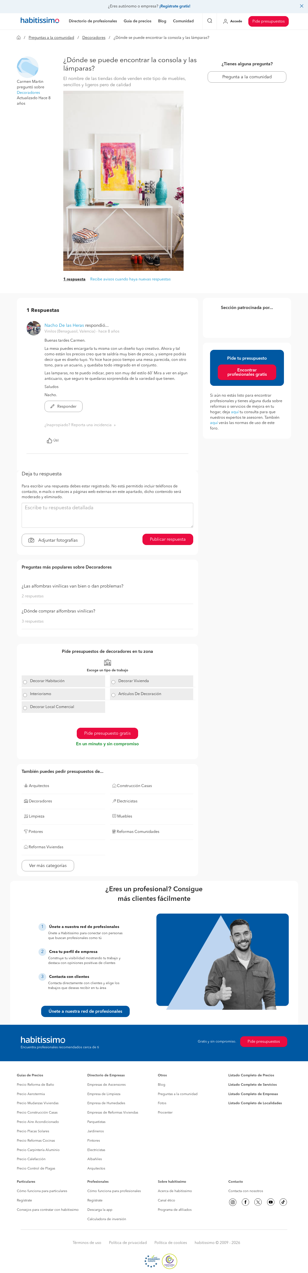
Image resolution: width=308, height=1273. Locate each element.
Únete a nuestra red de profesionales (85, 1011)
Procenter (165, 1112)
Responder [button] (66, 407)
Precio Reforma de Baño (35, 1084)
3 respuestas (33, 622)
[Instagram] (232, 1202)
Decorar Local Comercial (52, 707)
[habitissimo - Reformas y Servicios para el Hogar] (40, 21)
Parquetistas (96, 1122)
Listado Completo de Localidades (255, 1103)
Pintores (93, 1140)
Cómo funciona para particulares (42, 1191)
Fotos (162, 1103)
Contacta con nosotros (245, 1191)
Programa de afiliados (175, 1210)
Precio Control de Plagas (36, 1168)
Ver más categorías (48, 866)
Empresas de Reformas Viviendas (112, 1112)
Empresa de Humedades (106, 1103)
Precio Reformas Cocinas (36, 1140)
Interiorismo (40, 694)
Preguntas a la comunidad (51, 38)
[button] (27, 67)
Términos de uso (87, 1243)
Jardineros (95, 1131)
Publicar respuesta (168, 539)
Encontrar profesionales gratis (247, 372)
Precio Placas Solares (33, 1131)
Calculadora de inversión (106, 1219)
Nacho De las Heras (64, 325)
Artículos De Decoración (139, 694)
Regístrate (24, 1200)
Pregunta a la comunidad (247, 77)
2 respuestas (33, 596)
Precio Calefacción (31, 1159)
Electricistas (96, 1150)
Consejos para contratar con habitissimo (48, 1210)
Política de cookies (170, 1243)
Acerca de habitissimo (175, 1191)
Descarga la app (99, 1210)
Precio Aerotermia (31, 1094)
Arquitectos (96, 1168)
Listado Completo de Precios (251, 1075)
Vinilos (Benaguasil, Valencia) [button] (70, 331)
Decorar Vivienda (133, 681)
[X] (258, 1202)
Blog (161, 1084)
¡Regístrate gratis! (174, 6)
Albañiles (94, 1159)
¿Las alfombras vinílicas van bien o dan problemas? (72, 586)
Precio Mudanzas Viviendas (37, 1103)
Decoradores (93, 38)
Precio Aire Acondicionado (38, 1122)
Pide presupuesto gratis (107, 733)
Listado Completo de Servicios (252, 1084)
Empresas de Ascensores (106, 1084)
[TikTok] (283, 1202)
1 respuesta (74, 279)
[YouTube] (270, 1202)
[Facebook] (245, 1202)
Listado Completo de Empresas (253, 1094)
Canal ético (166, 1200)
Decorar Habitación (47, 681)
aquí (235, 412)
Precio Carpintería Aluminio (38, 1150)
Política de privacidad (128, 1243)
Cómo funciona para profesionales (114, 1191)
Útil (56, 440)
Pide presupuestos (268, 22)
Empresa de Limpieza (103, 1094)
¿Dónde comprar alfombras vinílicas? (58, 611)
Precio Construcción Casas (37, 1112)
